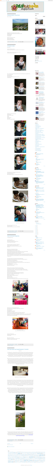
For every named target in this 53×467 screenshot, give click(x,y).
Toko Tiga (27, 457)
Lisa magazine (34, 455)
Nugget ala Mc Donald (38, 240)
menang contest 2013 (43, 460)
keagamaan (9, 460)
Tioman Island (20, 457)
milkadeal (10, 461)
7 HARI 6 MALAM (38, 164)
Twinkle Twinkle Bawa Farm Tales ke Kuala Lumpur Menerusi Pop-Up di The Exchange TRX (40, 172)
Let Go (28, 455)
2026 (36, 222)
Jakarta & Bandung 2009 (38, 148)
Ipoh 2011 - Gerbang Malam (39, 144)
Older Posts (32, 443)
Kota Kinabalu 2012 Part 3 (38, 138)
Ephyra (35, 452)
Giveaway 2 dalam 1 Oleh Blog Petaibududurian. (41, 97)
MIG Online (37, 455)
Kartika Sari (15, 454)
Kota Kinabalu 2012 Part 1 (38, 141)
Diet (25, 452)
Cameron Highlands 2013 (38, 126)
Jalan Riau (44, 453)
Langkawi (22, 455)
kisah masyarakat (21, 460)
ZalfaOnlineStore (22, 458)
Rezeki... (40, 117)
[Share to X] (21, 41)
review (36, 461)
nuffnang (21, 461)
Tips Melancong (24, 457)
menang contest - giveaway (28, 460)
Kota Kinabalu (29, 454)
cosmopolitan (16, 459)
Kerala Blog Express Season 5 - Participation (40, 246)
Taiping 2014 (37, 124)
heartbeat (31, 459)
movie (12, 461)
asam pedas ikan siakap (27, 458)
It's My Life (39, 453)
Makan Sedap (41, 455)
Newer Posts (8, 443)
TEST (36, 210)
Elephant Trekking (32, 452)
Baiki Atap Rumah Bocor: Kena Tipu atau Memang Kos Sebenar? (40, 159)
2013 (36, 231)
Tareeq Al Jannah (14, 457)
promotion (25, 461)
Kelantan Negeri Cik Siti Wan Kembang (20, 454)
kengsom (16, 460)
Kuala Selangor (41, 454)
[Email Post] (18, 41)
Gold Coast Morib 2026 (38, 154)
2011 (36, 233)
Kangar (12, 454)
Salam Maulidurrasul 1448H (38, 169)
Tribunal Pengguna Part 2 (41, 86)
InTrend (31, 453)
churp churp (39, 458)
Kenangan (26, 454)
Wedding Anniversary (10, 458)
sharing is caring (10, 462)
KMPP (10, 454)
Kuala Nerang (38, 454)
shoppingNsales (37, 209)
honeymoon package (34, 459)
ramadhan (29, 461)
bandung (30, 458)
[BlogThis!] (20, 41)
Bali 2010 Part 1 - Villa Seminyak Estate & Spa (40, 147)
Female (39, 452)
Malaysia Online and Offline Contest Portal (40, 242)
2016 (36, 228)
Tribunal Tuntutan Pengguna (36, 457)
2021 (36, 225)
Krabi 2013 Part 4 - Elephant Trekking (40, 130)
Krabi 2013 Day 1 (37, 127)
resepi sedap (32, 461)
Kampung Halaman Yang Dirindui (13, 15)
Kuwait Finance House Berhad (15, 455)
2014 (36, 230)
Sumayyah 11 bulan (11, 45)
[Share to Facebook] (22, 41)
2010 (36, 234)
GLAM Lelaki (44, 452)
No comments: (16, 41)
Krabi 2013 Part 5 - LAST (38, 131)
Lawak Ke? (25, 455)
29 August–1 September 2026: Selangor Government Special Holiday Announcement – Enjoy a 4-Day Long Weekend (40, 207)
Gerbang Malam (9, 453)
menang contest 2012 (36, 460)
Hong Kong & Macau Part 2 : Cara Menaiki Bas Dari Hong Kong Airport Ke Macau (40, 188)
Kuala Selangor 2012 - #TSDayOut (39, 132)
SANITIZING (37, 156)
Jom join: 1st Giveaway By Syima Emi (42, 77)
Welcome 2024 (37, 197)
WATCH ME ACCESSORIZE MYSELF (39, 217)
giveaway (21, 459)
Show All (44, 184)
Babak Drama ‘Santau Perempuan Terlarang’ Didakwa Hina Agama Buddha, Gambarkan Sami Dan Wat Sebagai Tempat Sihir (40, 182)
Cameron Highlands (18, 452)
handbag (29, 459)
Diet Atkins (28, 452)
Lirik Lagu (31, 455)
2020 (36, 226)
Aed (36, 156)
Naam (36, 158)
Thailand (18, 457)
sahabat (41, 461)
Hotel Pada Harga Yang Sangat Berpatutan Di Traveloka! (17, 349)
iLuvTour (38, 459)
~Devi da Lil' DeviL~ (38, 245)
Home (20, 443)
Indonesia (34, 453)
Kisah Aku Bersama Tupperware (13, 235)
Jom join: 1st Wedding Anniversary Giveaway (41, 72)
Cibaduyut (22, 452)
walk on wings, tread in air (39, 174)
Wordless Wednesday (18, 458)
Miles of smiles (37, 168)
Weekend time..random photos (39, 248)
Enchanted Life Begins (38, 171)
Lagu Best (20, 455)
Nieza (36, 161)
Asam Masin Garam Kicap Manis (39, 153)
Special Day (31, 456)
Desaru (24, 452)
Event (37, 452)
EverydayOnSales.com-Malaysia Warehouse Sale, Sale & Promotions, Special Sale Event (40, 205)
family (18, 459)
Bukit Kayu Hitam (11, 452)
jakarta (42, 459)
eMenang (37, 237)
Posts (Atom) (11, 444)
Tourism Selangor (31, 457)
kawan (43, 459)
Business (10, 345)
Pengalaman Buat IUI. (41, 107)
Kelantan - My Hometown (38, 150)
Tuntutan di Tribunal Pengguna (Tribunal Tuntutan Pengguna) (42, 112)
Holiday (19, 453)
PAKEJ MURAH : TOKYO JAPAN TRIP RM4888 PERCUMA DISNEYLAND (40, 200)
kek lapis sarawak (12, 460)
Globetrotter (37, 193)
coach (9, 459)
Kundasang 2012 (37, 140)
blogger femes (36, 458)
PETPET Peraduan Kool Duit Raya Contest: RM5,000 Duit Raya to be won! (40, 243)
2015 (36, 229)
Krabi (32, 454)
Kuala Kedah (35, 454)
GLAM (41, 452)
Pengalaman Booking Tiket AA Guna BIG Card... (42, 102)
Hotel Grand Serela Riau (24, 453)
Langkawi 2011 (37, 143)
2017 (36, 227)
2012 (36, 232)
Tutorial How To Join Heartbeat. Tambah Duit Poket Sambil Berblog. (41, 92)
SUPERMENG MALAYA (38, 196)
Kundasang (11, 455)
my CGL (16, 461)
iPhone (40, 459)
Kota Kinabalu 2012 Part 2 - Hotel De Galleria (39, 139)
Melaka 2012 (37, 142)
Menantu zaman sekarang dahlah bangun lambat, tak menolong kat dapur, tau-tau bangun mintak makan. (39, 176)
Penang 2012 (37, 133)
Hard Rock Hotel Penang (14, 453)
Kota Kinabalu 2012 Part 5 (38, 136)
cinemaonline (44, 458)
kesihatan (18, 460)
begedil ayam (33, 458)
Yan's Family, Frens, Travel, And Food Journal (40, 190)
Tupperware (12, 345)
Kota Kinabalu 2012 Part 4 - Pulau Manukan (40, 137)
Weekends (14, 458)
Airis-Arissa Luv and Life (38, 239)
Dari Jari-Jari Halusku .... (39, 178)
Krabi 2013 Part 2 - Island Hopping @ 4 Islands (40, 128)
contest (12, 459)
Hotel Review (28, 453)
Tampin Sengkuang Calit (10, 457)
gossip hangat (25, 459)
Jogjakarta (9, 454)
